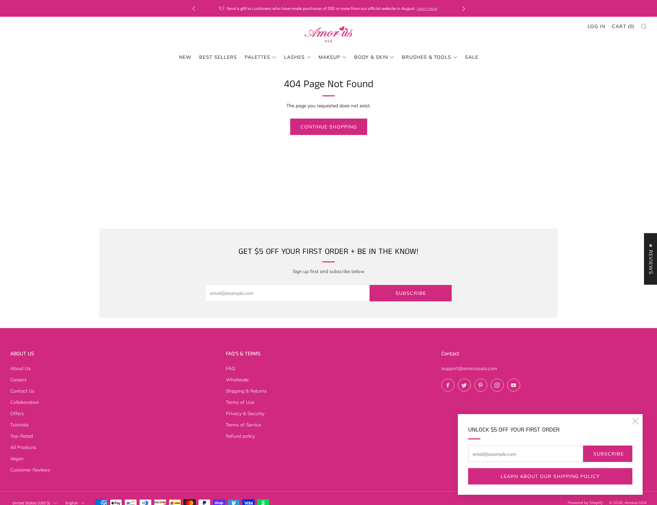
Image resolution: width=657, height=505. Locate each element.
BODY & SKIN (371, 57)
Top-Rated (21, 436)
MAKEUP (329, 57)
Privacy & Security (245, 413)
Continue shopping (328, 127)
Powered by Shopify (585, 502)
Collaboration (24, 402)
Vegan (17, 458)
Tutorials (19, 424)
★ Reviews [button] (651, 258)
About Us (20, 368)
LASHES (294, 57)
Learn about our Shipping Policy (550, 476)
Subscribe (608, 454)
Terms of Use (240, 402)
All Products (23, 447)
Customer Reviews (30, 470)
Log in (596, 26)
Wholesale (237, 379)
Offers (17, 413)
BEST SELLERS (218, 57)
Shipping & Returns (246, 391)
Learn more (427, 8)
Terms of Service (243, 424)
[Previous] (193, 8)
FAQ (230, 368)
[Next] (463, 8)
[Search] (644, 26)
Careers (18, 379)
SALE (471, 57)
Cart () (623, 26)
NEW (185, 57)
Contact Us (22, 391)
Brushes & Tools (426, 57)
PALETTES (257, 57)
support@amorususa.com (469, 368)
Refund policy (240, 436)
